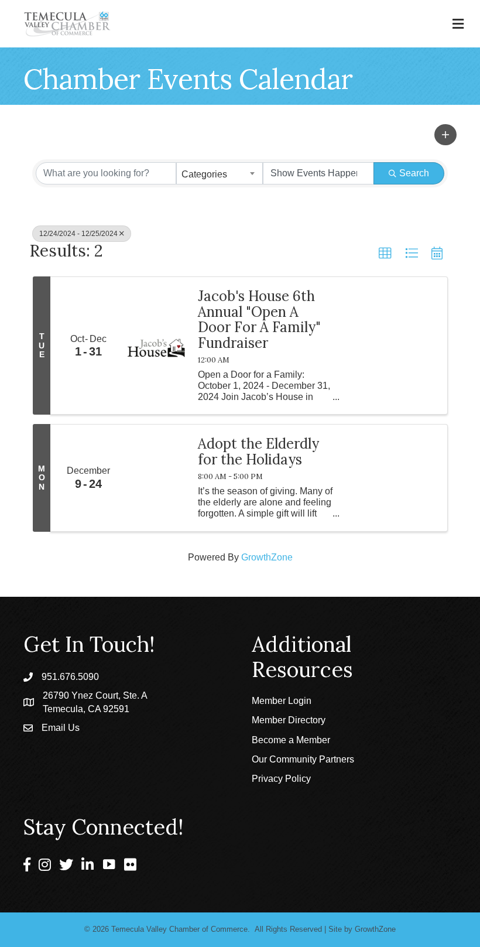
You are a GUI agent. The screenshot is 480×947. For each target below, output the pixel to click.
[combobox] (219, 173)
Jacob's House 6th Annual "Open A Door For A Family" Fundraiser (259, 320)
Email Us (61, 728)
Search (414, 173)
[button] (445, 134)
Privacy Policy (281, 779)
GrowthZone (267, 557)
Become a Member (291, 740)
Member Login (281, 701)
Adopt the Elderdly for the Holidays (258, 451)
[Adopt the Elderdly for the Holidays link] (156, 477)
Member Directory (288, 720)
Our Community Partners (303, 759)
